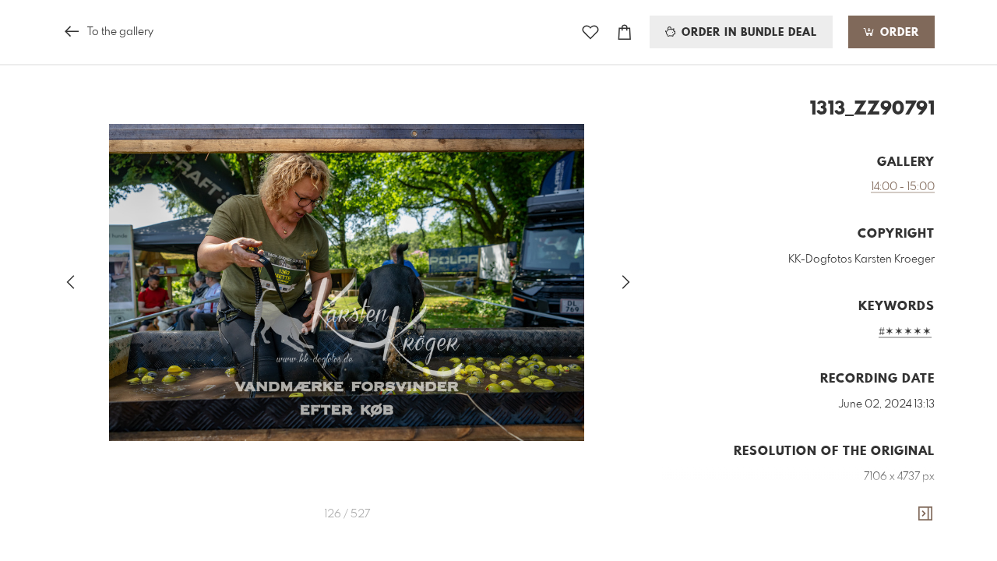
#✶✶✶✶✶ (905, 331)
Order (897, 32)
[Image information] (925, 514)
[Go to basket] (624, 32)
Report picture (903, 547)
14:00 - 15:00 (903, 187)
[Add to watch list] (590, 32)
